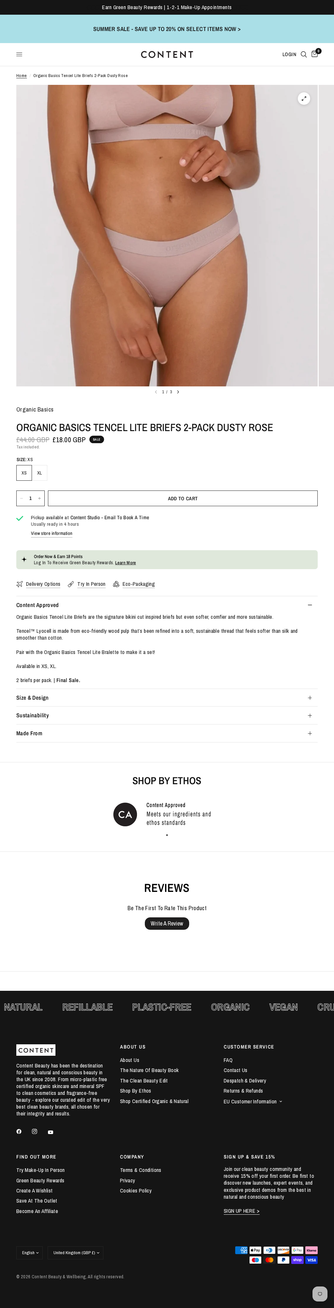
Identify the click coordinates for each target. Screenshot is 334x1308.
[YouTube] (55, 1132)
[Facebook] (23, 1131)
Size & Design (32, 697)
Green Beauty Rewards (40, 1180)
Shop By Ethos (135, 1090)
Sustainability (32, 715)
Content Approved (37, 605)
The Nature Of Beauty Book (149, 1070)
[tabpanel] (167, 814)
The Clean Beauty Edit (144, 1080)
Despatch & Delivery (245, 1080)
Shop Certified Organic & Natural (154, 1101)
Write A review (167, 923)
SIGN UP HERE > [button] (242, 1211)
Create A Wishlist (34, 1190)
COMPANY (132, 1156)
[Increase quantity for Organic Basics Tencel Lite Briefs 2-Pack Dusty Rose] (39, 498)
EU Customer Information (250, 1101)
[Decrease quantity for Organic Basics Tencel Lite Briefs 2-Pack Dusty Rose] (21, 498)
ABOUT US (132, 1046)
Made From (29, 733)
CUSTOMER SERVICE (249, 1046)
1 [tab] (167, 835)
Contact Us (236, 1070)
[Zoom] (304, 98)
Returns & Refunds (243, 1090)
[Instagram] (39, 1131)
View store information (51, 533)
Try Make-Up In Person (40, 1170)
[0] (313, 54)
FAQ (228, 1060)
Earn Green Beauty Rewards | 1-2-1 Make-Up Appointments (167, 7)
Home (21, 75)
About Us (129, 1060)
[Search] (303, 54)
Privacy (127, 1180)
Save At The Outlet (36, 1200)
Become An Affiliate (37, 1211)
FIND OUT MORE (36, 1156)
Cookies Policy (136, 1190)
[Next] (178, 391)
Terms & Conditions (140, 1170)
